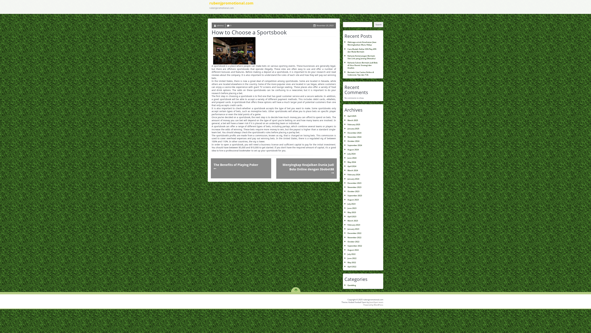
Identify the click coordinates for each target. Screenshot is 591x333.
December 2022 (354, 233)
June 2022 (352, 258)
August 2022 (353, 250)
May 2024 (352, 162)
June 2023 (352, 208)
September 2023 (355, 195)
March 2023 (353, 220)
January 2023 (353, 229)
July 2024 (352, 153)
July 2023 (352, 204)
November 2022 (354, 237)
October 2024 (353, 141)
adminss (220, 25)
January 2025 (353, 128)
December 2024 (354, 133)
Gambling (352, 285)
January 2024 (353, 179)
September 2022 (355, 246)
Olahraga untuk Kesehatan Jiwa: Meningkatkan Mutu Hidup (362, 43)
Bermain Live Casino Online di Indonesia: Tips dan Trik (361, 73)
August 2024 (353, 149)
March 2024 (353, 170)
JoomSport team (376, 302)
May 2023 (352, 212)
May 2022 (352, 262)
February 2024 (354, 174)
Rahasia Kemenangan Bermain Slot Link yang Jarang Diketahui (362, 57)
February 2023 (354, 225)
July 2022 (352, 254)
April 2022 (352, 266)
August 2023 (353, 199)
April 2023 (352, 216)
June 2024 (352, 158)
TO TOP (296, 289)
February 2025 (354, 124)
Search (346, 19)
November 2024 (354, 137)
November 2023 (354, 187)
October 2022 (353, 241)
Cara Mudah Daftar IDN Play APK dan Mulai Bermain (362, 50)
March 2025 (353, 120)
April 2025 (352, 116)
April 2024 (352, 166)
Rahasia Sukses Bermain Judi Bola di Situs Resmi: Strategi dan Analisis (363, 65)
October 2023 (353, 191)
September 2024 (355, 145)
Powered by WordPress (373, 305)
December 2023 (354, 183)
